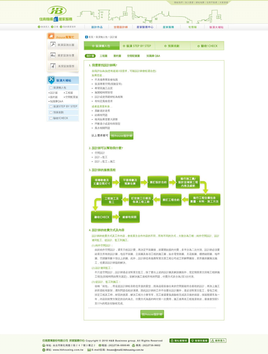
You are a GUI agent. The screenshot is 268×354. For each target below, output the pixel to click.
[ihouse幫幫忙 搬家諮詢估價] (63, 55)
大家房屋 (224, 2)
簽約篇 (54, 97)
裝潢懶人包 (59, 87)
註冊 (56, 27)
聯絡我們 (178, 2)
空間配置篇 (71, 97)
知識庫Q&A (56, 101)
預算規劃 (58, 112)
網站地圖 (200, 2)
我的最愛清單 (69, 27)
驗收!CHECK (60, 118)
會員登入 (45, 27)
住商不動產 (212, 2)
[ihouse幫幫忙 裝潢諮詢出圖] (63, 44)
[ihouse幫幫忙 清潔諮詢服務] (63, 66)
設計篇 (54, 92)
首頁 (90, 37)
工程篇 (69, 92)
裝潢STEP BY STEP (65, 106)
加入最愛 (189, 2)
